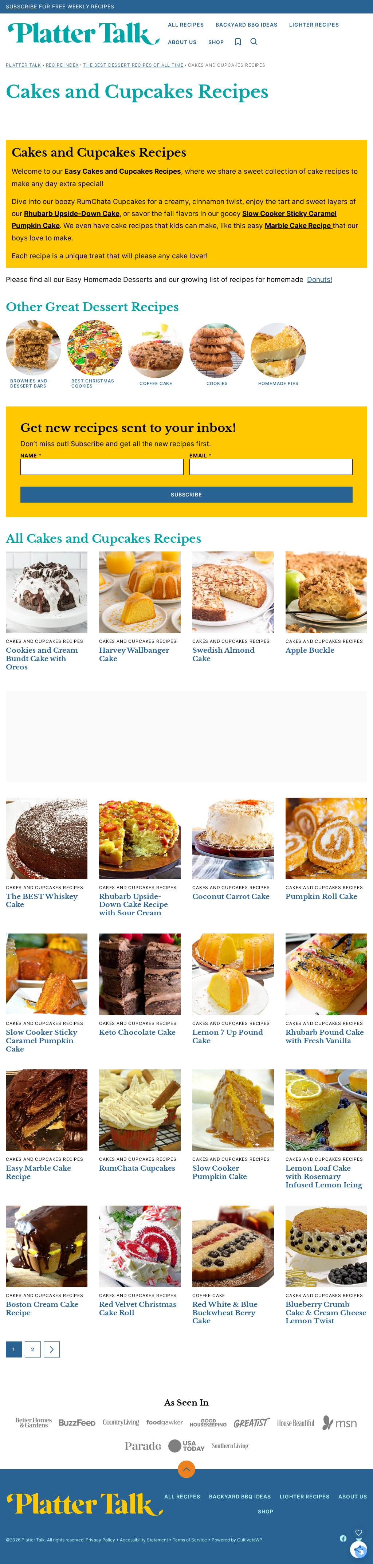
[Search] (254, 42)
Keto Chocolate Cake (137, 1032)
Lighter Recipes (314, 24)
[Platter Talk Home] (84, 33)
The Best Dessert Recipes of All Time (133, 65)
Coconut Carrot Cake (231, 896)
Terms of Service (190, 1540)
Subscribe (21, 6)
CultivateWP (249, 1540)
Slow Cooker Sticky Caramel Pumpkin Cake (41, 1040)
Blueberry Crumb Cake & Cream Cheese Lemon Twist (326, 1312)
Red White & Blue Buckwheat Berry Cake (225, 1312)
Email (200, 456)
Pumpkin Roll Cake (321, 896)
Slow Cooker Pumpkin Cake (219, 1172)
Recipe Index (62, 65)
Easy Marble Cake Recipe (38, 1172)
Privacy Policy (100, 1540)
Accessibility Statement (144, 1540)
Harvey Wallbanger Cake (134, 654)
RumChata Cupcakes (137, 1168)
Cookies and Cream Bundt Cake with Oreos (42, 658)
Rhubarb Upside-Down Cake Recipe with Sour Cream (133, 904)
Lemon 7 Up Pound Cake (227, 1036)
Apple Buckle (310, 650)
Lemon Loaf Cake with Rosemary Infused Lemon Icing (324, 1176)
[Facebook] (343, 1538)
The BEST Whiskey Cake (41, 900)
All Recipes (186, 24)
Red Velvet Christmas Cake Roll (137, 1308)
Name (31, 456)
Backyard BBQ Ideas (247, 24)
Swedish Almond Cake (223, 654)
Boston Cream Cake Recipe (42, 1308)
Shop (216, 42)
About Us (182, 42)
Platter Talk (23, 65)
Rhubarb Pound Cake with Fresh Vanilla (325, 1036)
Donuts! (319, 279)
